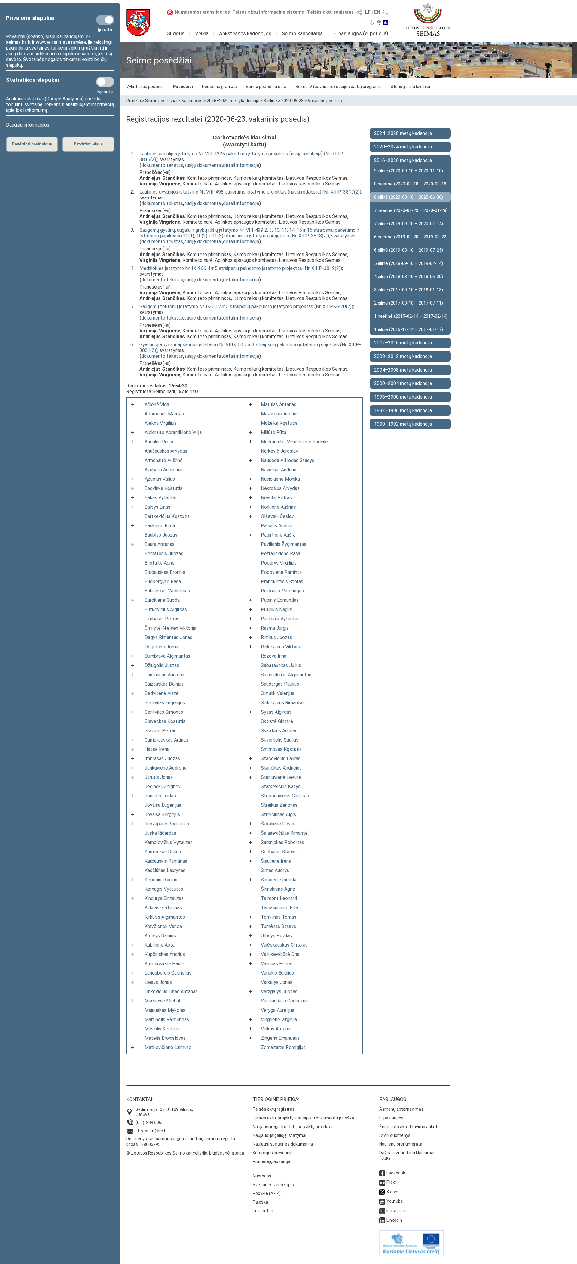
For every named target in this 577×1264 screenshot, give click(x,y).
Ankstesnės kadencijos (245, 33)
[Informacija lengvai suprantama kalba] (385, 23)
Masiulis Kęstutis (163, 1029)
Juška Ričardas (160, 833)
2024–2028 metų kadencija (403, 133)
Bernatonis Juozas (164, 553)
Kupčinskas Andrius (165, 954)
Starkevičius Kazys (281, 786)
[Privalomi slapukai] (105, 20)
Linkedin (394, 1220)
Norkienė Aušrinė (278, 507)
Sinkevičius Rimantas (283, 702)
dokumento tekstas (162, 165)
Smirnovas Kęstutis (281, 749)
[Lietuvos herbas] (138, 22)
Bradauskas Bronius (165, 572)
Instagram (396, 1210)
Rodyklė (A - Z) (267, 1193)
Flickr (391, 1182)
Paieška (260, 1202)
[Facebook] (382, 1173)
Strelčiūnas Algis (278, 814)
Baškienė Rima (160, 525)
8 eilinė (270, 100)
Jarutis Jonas (159, 777)
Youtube (394, 1201)
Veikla (202, 33)
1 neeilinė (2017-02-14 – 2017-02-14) (411, 316)
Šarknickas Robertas (282, 842)
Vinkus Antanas (277, 1029)
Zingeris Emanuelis (280, 1038)
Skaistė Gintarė (277, 721)
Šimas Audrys (275, 870)
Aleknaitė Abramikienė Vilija (173, 432)
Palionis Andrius (277, 525)
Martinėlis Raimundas (167, 1019)
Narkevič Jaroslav (279, 451)
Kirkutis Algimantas (165, 917)
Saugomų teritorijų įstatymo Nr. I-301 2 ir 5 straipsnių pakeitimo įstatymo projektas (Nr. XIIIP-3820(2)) (246, 306)
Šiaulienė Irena (276, 861)
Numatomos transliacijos (202, 12)
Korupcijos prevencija (273, 1152)
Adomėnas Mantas (164, 414)
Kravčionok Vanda (163, 926)
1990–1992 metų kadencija (403, 424)
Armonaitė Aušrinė (164, 460)
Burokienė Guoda (162, 600)
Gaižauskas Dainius (164, 684)
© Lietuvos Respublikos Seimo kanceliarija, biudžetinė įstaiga (185, 1153)
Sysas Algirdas (276, 712)
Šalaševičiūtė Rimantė (284, 833)
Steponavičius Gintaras (285, 796)
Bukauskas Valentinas (167, 591)
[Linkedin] (382, 1220)
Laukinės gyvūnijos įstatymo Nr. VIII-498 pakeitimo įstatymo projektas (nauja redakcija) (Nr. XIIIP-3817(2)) (250, 192)
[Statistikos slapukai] (105, 82)
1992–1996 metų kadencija (403, 410)
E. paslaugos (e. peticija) (360, 33)
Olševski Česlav (277, 516)
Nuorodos (262, 1176)
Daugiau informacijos (27, 125)
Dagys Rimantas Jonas (168, 637)
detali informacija (241, 165)
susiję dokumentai (203, 165)
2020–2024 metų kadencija (403, 147)
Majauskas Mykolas (165, 1010)
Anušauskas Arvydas (166, 451)
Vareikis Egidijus (277, 973)
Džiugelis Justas (162, 665)
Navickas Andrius (278, 470)
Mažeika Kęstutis (279, 423)
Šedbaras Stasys (279, 852)
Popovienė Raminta (281, 572)
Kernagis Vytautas (164, 889)
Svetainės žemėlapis (273, 1184)
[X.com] (382, 1191)
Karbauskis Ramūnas (166, 861)
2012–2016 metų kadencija (403, 343)
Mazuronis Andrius (280, 414)
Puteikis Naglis (276, 609)
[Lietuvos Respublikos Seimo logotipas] (428, 19)
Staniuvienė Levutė (281, 777)
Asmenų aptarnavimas (401, 1109)
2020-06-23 (292, 100)
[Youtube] (382, 1201)
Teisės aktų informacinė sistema (268, 12)
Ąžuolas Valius (160, 479)
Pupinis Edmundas (280, 600)
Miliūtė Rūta (273, 432)
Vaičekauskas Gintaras (284, 945)
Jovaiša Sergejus (162, 814)
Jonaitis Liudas (160, 796)
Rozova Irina (273, 656)
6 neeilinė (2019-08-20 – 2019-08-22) (411, 237)
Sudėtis (176, 33)
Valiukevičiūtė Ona (280, 954)
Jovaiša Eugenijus (163, 805)
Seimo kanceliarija (302, 33)
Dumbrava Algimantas (167, 656)
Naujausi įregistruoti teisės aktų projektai (292, 1126)
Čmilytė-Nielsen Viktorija (170, 628)
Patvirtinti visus (88, 144)
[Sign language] (378, 23)
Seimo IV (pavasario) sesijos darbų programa (338, 86)
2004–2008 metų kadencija (403, 370)
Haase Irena (157, 749)
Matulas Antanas (278, 404)
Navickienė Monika (280, 479)
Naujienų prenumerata (400, 1144)
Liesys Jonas (158, 982)
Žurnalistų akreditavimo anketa (409, 1126)
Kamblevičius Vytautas (169, 842)
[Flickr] (382, 1182)
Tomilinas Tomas (278, 917)
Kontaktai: (139, 1099)
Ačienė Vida (157, 404)
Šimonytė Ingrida (278, 880)
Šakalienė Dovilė (278, 824)
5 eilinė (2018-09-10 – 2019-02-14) (408, 263)
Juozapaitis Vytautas (167, 824)
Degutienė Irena (161, 647)
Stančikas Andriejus (281, 768)
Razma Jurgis (275, 628)
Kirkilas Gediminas (163, 908)
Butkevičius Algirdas (166, 609)
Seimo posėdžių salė (266, 86)
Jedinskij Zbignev (163, 786)
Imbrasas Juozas (162, 758)
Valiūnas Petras (277, 963)
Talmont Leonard (279, 898)
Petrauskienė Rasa (280, 553)
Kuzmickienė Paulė (164, 963)
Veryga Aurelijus (277, 1010)
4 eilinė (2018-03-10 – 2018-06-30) (408, 276)
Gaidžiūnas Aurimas (164, 675)
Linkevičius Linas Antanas (171, 991)
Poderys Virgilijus (279, 563)
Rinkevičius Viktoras (282, 647)
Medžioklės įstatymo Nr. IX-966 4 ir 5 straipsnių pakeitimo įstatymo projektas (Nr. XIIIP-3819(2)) (240, 268)
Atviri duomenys (395, 1135)
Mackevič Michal (162, 1001)
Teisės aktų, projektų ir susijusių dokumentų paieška (303, 1118)
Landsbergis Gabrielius (168, 973)
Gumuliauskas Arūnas (166, 740)
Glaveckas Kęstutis (165, 721)
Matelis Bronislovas (165, 1038)
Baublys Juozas (161, 535)
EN (377, 12)
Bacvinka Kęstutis (163, 488)
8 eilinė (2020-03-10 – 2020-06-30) (408, 197)
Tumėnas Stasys (278, 926)
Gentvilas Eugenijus (165, 702)
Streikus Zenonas (279, 805)
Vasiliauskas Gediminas (285, 1001)
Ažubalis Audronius (164, 470)
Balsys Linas (157, 507)
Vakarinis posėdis (325, 100)
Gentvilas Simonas (164, 712)
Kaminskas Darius (163, 852)
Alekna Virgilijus (161, 423)
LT (368, 12)
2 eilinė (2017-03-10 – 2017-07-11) (408, 303)
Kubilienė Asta (160, 945)
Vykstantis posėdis (145, 86)
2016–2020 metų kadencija (233, 100)
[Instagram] (382, 1210)
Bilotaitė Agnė (160, 563)
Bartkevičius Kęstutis (167, 516)
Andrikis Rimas (160, 442)
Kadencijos (192, 100)
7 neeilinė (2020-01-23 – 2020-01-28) (411, 210)
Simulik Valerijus (277, 693)
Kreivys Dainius (160, 935)
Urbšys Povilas (276, 935)
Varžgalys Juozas (279, 991)
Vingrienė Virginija (279, 1019)
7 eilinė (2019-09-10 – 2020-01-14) (408, 223)
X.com (392, 1191)
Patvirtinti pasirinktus (32, 144)
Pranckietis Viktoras (282, 581)
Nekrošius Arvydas (280, 488)
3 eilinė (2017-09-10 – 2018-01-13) (408, 289)
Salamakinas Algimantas (286, 675)
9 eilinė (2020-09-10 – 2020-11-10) (408, 170)
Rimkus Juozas (276, 637)
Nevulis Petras (276, 497)
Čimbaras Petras (162, 619)
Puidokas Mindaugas (282, 591)
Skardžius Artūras (279, 730)
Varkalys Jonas (276, 982)
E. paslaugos (391, 1118)
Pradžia (133, 100)
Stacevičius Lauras (281, 758)
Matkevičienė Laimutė (168, 1047)
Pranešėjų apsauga (271, 1161)
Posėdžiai (183, 86)
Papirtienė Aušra (278, 535)
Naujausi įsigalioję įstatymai (279, 1135)
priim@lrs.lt (156, 1130)
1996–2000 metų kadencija (403, 397)
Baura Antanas (160, 544)
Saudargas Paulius (280, 684)
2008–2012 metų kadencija (403, 356)
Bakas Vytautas (161, 497)
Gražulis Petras (160, 730)
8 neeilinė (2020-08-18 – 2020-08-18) (411, 184)
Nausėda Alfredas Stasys (287, 460)
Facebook (395, 1173)
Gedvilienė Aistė (162, 693)
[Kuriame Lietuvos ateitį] (411, 1255)
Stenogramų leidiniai (410, 86)
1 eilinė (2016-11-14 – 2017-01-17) (408, 329)
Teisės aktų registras (330, 12)
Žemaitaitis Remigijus (283, 1047)
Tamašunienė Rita (279, 908)
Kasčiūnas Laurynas (165, 870)
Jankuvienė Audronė (166, 768)
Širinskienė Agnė (278, 889)
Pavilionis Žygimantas (283, 544)
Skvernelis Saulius (279, 740)
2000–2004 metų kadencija (403, 383)
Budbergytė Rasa (163, 581)
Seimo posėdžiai (161, 100)
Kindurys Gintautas (164, 898)
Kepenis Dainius (161, 880)
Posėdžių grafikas (219, 86)
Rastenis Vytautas (280, 619)
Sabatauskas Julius (281, 665)
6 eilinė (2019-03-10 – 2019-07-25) (408, 250)
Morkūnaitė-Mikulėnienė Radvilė (294, 442)
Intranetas (263, 1210)
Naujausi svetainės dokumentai (283, 1144)
